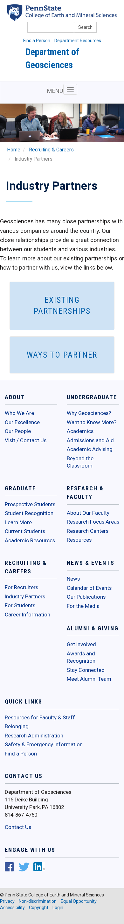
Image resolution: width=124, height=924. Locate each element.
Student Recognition (29, 513)
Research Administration (34, 735)
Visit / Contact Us (25, 440)
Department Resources (77, 40)
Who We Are (19, 413)
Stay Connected (86, 670)
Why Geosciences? (89, 413)
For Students (20, 605)
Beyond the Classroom (80, 462)
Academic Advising (90, 449)
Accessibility (12, 907)
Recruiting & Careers (51, 150)
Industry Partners (25, 596)
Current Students (25, 531)
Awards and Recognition (81, 657)
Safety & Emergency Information (44, 744)
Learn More (18, 522)
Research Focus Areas (93, 522)
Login (57, 907)
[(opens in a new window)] (9, 867)
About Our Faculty (88, 513)
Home (13, 150)
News (73, 579)
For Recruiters (21, 587)
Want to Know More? (91, 422)
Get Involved (81, 644)
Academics (80, 431)
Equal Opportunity (79, 901)
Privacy (7, 901)
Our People (18, 431)
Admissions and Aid (90, 440)
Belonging (17, 726)
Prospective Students (30, 504)
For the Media (83, 606)
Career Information (27, 614)
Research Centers (87, 531)
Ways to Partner (62, 355)
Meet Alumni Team (89, 679)
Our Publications (86, 597)
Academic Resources (30, 540)
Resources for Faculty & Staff (40, 717)
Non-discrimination (38, 901)
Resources (79, 540)
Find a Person (36, 40)
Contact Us (18, 827)
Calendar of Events (89, 588)
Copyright (38, 907)
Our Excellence (22, 422)
